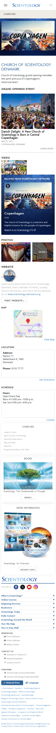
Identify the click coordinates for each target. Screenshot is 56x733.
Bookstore (6, 607)
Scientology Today (10, 611)
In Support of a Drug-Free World (30, 712)
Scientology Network (32, 688)
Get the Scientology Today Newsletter (22, 676)
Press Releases (13, 636)
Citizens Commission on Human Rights (16, 719)
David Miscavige (27, 695)
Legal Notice (41, 726)
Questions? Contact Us (16, 654)
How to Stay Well (10, 627)
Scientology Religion (9, 692)
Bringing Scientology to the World (16, 449)
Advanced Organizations (13, 439)
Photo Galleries (13, 640)
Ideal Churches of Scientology (15, 435)
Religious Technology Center (12, 698)
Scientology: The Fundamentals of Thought (24, 491)
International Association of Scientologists (17, 705)
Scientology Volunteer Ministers (13, 702)
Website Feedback (14, 658)
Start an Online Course (34, 698)
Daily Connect (8, 615)
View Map (49, 339)
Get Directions (47, 379)
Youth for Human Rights (31, 715)
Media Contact (12, 644)
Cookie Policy (18, 726)
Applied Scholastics (8, 712)
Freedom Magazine (43, 705)
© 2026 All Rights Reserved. (25, 724)
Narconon (40, 709)
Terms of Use (30, 726)
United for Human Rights (10, 715)
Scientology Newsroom (10, 695)
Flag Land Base (9, 442)
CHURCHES (28, 426)
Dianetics (18, 688)
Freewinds (7, 446)
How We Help (8, 623)
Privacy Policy (6, 726)
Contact (50, 419)
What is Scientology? (12, 595)
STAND (4, 709)
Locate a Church (10, 432)
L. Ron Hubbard (7, 688)
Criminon (30, 709)
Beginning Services (10, 603)
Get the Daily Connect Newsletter (20, 672)
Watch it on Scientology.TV (19, 230)
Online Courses (9, 599)
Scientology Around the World (16, 619)
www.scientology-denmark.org (24, 294)
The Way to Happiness (16, 709)
